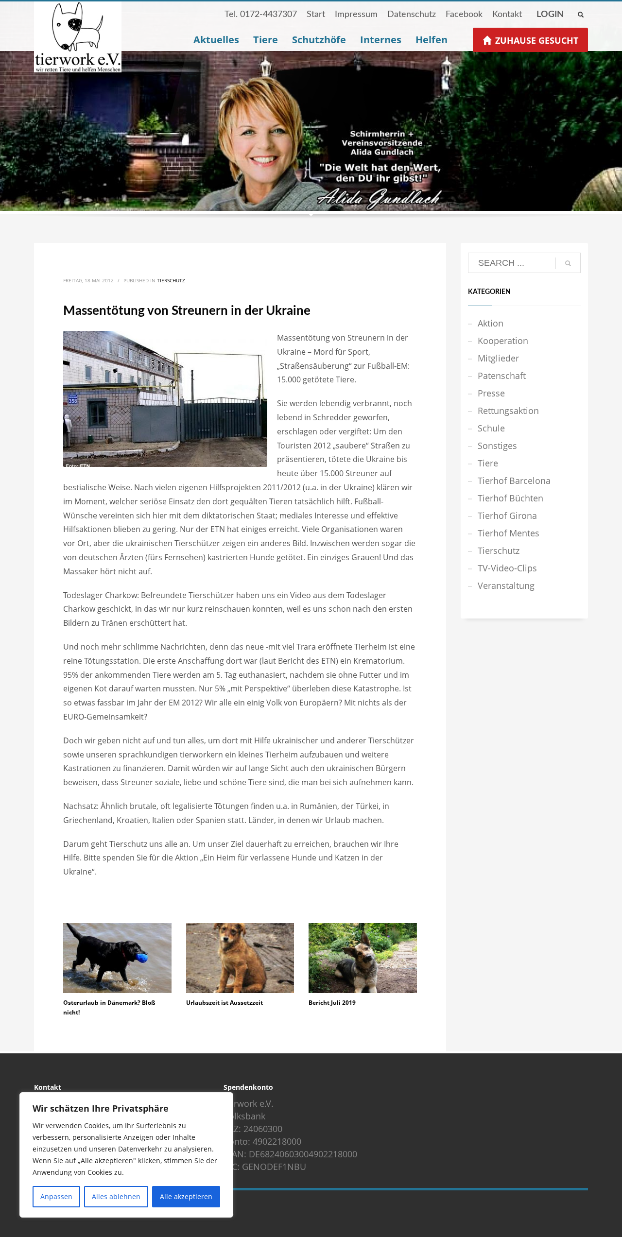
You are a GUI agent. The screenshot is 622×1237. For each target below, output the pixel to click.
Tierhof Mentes (508, 533)
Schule (491, 428)
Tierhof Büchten (510, 498)
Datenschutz (411, 14)
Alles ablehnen (116, 1196)
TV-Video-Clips (507, 568)
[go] (568, 263)
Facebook (464, 14)
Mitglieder (498, 358)
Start (316, 14)
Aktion (490, 323)
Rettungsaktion (508, 410)
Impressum (356, 14)
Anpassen (56, 1196)
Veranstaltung (506, 585)
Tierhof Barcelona (514, 480)
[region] (126, 1155)
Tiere (488, 463)
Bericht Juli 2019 (332, 1002)
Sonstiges (497, 445)
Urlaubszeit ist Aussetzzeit (224, 1002)
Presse (491, 393)
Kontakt (507, 14)
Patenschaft (502, 375)
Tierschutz (171, 280)
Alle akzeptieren (186, 1196)
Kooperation (503, 340)
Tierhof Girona (507, 515)
